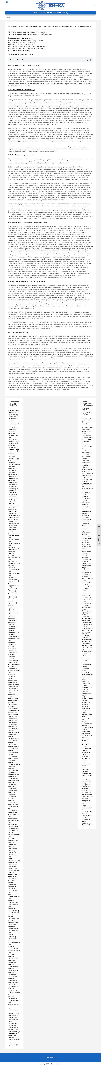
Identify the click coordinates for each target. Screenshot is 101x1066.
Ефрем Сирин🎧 (14, 698)
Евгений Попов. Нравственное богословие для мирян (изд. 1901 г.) (14, 688)
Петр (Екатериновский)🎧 (14, 896)
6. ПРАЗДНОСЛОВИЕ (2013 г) (87, 552)
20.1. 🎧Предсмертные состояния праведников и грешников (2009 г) (87, 772)
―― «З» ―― (13, 700)
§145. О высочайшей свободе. (18, 50)
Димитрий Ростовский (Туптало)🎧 (13, 650)
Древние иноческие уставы (12, 676)
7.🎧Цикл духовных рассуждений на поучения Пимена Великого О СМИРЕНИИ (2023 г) (87, 561)
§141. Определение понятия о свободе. (21, 42)
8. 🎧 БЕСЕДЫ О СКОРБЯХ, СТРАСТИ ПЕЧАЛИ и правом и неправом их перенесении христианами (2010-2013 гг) (87, 589)
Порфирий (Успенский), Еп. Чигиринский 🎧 (14, 910)
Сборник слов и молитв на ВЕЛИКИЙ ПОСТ (14, 476)
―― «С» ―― (13, 920)
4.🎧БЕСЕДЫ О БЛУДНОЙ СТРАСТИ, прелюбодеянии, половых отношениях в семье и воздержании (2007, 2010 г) (87, 509)
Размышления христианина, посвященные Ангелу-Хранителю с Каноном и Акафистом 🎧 (13, 1021)
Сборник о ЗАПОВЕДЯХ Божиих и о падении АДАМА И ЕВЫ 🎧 (14, 496)
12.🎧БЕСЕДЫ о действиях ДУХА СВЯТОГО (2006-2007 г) (87, 646)
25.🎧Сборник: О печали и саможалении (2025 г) (87, 818)
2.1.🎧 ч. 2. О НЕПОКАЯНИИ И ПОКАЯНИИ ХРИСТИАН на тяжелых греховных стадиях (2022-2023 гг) (87, 457)
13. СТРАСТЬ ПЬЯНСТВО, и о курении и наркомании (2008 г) (86, 666)
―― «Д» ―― (13, 646)
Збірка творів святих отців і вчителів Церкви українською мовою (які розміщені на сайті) (14, 525)
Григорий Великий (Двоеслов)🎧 (13, 625)
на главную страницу (19, 34)
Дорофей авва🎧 (14, 664)
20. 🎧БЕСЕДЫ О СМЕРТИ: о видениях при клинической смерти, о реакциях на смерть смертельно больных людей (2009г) (87, 757)
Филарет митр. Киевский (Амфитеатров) (13, 984)
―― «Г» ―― (13, 599)
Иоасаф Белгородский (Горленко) (13, 770)
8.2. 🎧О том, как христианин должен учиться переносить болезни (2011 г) (87, 607)
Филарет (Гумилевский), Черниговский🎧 (14, 990)
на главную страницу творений (22, 32)
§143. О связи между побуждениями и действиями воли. (27, 46)
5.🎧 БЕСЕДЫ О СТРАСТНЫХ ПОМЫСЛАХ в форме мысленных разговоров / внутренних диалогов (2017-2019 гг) (87, 526)
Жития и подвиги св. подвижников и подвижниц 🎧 (14, 1031)
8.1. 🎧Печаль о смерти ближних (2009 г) (87, 599)
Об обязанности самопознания (87, 419)
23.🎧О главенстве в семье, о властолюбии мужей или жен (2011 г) (87, 800)
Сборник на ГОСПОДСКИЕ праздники (13, 470)
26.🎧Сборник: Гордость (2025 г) (87, 824)
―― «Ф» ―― (13, 954)
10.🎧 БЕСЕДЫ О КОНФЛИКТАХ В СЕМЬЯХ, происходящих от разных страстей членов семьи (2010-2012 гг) (87, 628)
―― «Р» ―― (13, 914)
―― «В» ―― (13, 555)
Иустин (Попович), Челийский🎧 (13, 788)
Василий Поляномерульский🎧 (14, 585)
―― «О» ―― (13, 874)
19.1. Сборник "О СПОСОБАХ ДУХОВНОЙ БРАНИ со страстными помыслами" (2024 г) (87, 740)
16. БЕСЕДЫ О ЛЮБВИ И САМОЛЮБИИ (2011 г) (86, 692)
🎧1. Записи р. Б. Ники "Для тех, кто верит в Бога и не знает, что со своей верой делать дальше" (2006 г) (87, 427)
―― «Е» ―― (13, 680)
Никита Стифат (14, 840)
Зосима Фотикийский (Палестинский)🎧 (14, 708)
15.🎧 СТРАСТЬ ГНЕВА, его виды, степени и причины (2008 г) (87, 684)
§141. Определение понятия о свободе (21, 90)
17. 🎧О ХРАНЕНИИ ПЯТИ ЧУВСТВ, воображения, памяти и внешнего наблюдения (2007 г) (87, 703)
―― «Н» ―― (13, 838)
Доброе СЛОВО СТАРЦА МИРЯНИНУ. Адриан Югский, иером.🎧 (14, 422)
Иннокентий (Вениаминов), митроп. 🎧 (13, 728)
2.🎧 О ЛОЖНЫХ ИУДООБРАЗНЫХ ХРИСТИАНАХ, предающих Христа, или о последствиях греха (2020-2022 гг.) (87, 442)
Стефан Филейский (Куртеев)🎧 (13, 936)
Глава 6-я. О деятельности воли (21, 38)
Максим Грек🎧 (14, 824)
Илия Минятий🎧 (14, 714)
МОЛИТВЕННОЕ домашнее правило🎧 (14, 429)
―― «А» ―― (13, 533)
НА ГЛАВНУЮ (50, 1057)
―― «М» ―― (13, 818)
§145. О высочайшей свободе (18, 332)
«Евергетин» (13, 682)
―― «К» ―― (13, 798)
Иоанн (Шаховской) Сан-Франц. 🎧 (14, 764)
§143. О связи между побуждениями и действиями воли (27, 222)
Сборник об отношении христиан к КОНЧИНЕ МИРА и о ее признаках (14, 513)
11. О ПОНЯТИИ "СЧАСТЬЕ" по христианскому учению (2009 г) (87, 638)
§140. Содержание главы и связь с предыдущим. (24, 40)
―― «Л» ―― (13, 812)
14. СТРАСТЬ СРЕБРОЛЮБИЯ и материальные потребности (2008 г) (87, 676)
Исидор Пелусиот (14, 780)
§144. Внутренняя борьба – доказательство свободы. (26, 48)
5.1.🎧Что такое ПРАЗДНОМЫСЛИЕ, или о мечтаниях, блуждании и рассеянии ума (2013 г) (87, 542)
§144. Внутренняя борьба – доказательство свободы (26, 281)
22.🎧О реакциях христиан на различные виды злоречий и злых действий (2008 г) (87, 790)
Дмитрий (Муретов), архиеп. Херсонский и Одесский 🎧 (13, 658)
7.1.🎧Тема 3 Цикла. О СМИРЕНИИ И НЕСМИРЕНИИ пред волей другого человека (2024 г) (87, 574)
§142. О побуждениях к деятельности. (21, 44)
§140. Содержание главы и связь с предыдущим (25, 65)
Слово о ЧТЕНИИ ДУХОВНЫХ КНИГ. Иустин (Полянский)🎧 (14, 413)
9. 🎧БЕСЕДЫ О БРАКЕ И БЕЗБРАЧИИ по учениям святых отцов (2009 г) (87, 616)
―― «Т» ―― (13, 940)
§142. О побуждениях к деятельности (21, 155)
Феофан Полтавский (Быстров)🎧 (13, 974)
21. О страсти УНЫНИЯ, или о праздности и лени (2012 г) (87, 782)
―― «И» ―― (13, 712)
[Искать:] (50, 17)
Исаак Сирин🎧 (14, 774)
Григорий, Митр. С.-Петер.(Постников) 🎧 (14, 634)
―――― (11, 994)
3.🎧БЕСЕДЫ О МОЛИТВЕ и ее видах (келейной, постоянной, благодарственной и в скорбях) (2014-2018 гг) (87, 471)
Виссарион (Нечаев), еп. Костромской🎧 (14, 579)
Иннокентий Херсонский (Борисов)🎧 (13, 722)
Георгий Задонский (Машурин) (12, 607)
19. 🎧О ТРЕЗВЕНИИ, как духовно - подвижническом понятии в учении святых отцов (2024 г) (87, 727)
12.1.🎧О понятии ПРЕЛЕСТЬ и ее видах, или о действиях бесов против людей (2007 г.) (87, 656)
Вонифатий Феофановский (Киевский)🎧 (13, 595)
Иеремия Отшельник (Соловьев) (12, 794)
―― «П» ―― (13, 880)
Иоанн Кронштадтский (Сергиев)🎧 (14, 738)
